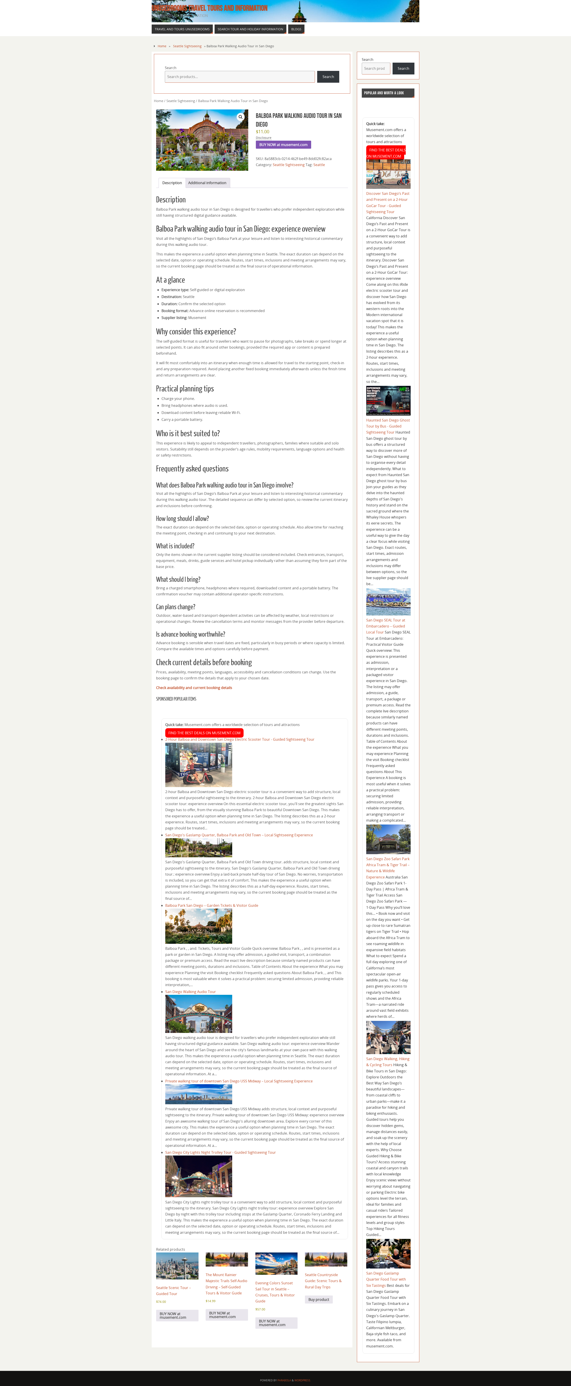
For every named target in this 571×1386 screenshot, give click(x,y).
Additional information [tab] (207, 182)
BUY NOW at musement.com (283, 144)
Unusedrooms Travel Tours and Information (209, 8)
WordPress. (302, 1380)
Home (162, 46)
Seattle (319, 164)
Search (170, 67)
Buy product (318, 1299)
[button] (241, 117)
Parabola (284, 1380)
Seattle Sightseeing (187, 46)
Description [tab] (172, 182)
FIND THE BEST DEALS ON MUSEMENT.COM (204, 732)
